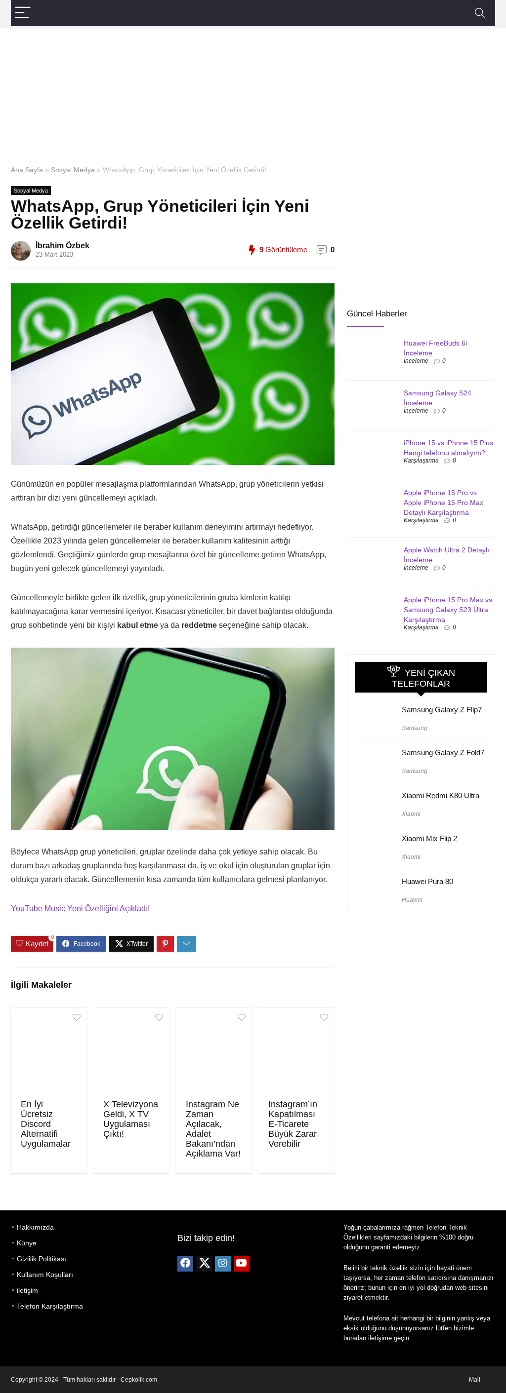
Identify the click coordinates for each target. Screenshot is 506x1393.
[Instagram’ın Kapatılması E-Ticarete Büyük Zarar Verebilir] (296, 1052)
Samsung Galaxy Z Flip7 (442, 709)
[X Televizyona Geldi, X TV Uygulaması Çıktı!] (131, 1052)
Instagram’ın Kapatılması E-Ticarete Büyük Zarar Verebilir (292, 1124)
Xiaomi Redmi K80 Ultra (440, 795)
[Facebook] (185, 1264)
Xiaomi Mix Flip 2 (429, 838)
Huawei (412, 899)
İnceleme (416, 360)
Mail (474, 1379)
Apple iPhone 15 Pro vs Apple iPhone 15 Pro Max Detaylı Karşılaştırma (443, 502)
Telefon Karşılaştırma (50, 1306)
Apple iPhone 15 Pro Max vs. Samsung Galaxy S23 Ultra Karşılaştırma (449, 609)
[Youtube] (242, 1264)
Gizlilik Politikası (41, 1259)
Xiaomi (411, 814)
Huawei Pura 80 (427, 881)
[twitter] (204, 1264)
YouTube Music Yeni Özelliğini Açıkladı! (80, 908)
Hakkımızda (35, 1227)
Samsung (414, 728)
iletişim (27, 1290)
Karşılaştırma (421, 460)
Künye (27, 1243)
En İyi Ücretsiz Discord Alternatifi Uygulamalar (46, 1124)
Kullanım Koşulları (45, 1274)
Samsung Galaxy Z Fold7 (443, 752)
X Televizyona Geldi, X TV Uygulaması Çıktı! (130, 1119)
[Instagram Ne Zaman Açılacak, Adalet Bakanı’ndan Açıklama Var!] (214, 1052)
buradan (354, 1338)
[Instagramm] (223, 1264)
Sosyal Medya (73, 170)
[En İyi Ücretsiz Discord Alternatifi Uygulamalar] (49, 1052)
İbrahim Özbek (62, 245)
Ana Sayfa (27, 170)
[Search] (480, 13)
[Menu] (23, 13)
